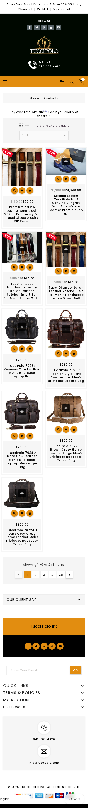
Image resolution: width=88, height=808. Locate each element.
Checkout (25, 9)
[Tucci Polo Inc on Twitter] (36, 646)
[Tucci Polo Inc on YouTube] (60, 646)
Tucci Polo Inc (44, 626)
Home (34, 98)
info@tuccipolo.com (44, 763)
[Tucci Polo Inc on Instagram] (52, 646)
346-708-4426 (44, 739)
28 (61, 575)
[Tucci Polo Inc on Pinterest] (44, 646)
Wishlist (42, 9)
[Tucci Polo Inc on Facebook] (28, 646)
